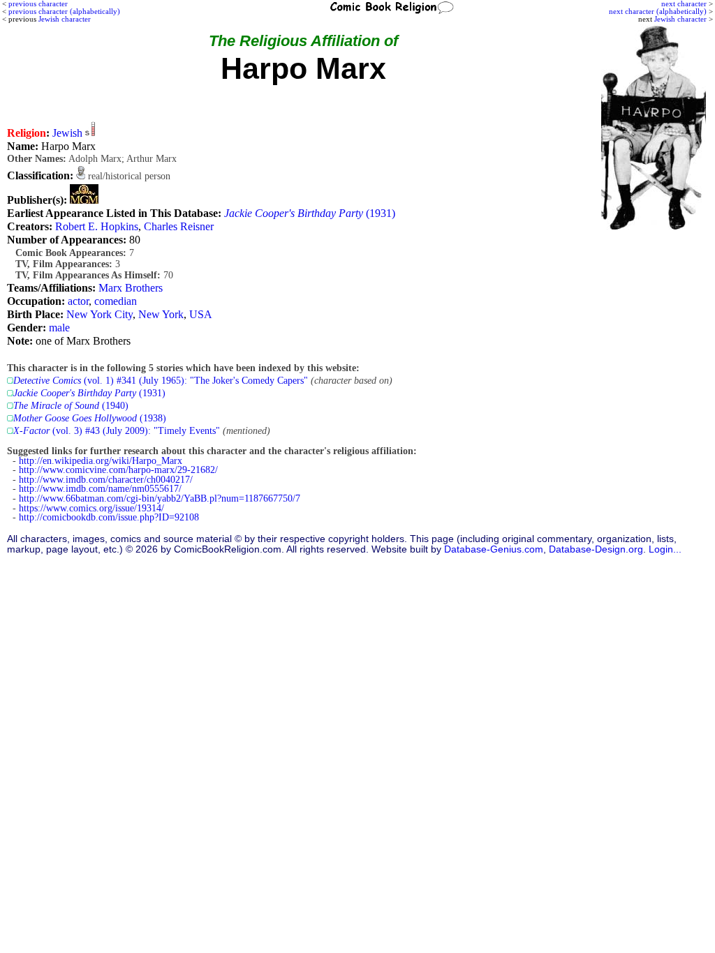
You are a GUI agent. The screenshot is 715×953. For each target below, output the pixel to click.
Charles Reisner (179, 226)
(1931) (309, 213)
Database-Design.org (596, 549)
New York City (99, 314)
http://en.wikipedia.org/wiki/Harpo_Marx (100, 461)
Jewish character (680, 19)
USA (200, 314)
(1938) (89, 418)
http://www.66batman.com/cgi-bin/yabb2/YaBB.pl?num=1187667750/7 (159, 498)
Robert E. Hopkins (96, 226)
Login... (665, 549)
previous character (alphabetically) (64, 11)
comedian (115, 301)
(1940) (70, 405)
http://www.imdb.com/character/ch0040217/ (106, 479)
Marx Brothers (130, 288)
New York (161, 314)
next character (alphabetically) (658, 11)
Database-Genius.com (493, 549)
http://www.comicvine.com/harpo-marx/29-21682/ (118, 470)
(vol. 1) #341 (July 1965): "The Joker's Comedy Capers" (160, 380)
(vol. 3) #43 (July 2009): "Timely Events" (116, 431)
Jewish (67, 133)
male (59, 327)
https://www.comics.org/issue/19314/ (91, 508)
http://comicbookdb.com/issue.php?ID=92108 (109, 517)
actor (78, 301)
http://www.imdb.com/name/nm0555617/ (100, 488)
